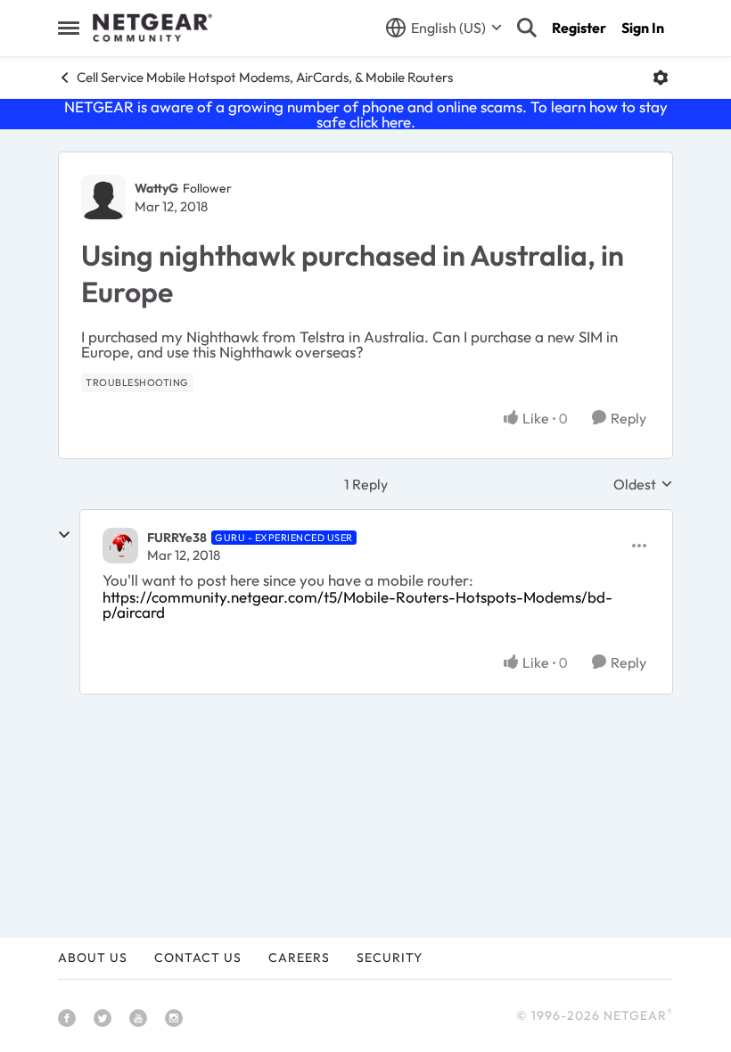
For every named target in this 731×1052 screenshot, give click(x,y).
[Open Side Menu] (68, 27)
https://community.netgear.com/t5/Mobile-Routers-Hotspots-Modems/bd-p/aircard (357, 604)
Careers (299, 957)
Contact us (198, 957)
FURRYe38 (177, 537)
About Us (92, 957)
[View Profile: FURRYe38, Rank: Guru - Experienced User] (120, 545)
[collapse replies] (64, 535)
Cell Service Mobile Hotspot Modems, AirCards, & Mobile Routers (265, 77)
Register (579, 28)
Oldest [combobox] (643, 484)
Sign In (642, 28)
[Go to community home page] (152, 27)
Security (390, 957)
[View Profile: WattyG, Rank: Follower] (103, 197)
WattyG (156, 188)
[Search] (527, 27)
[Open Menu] (660, 77)
